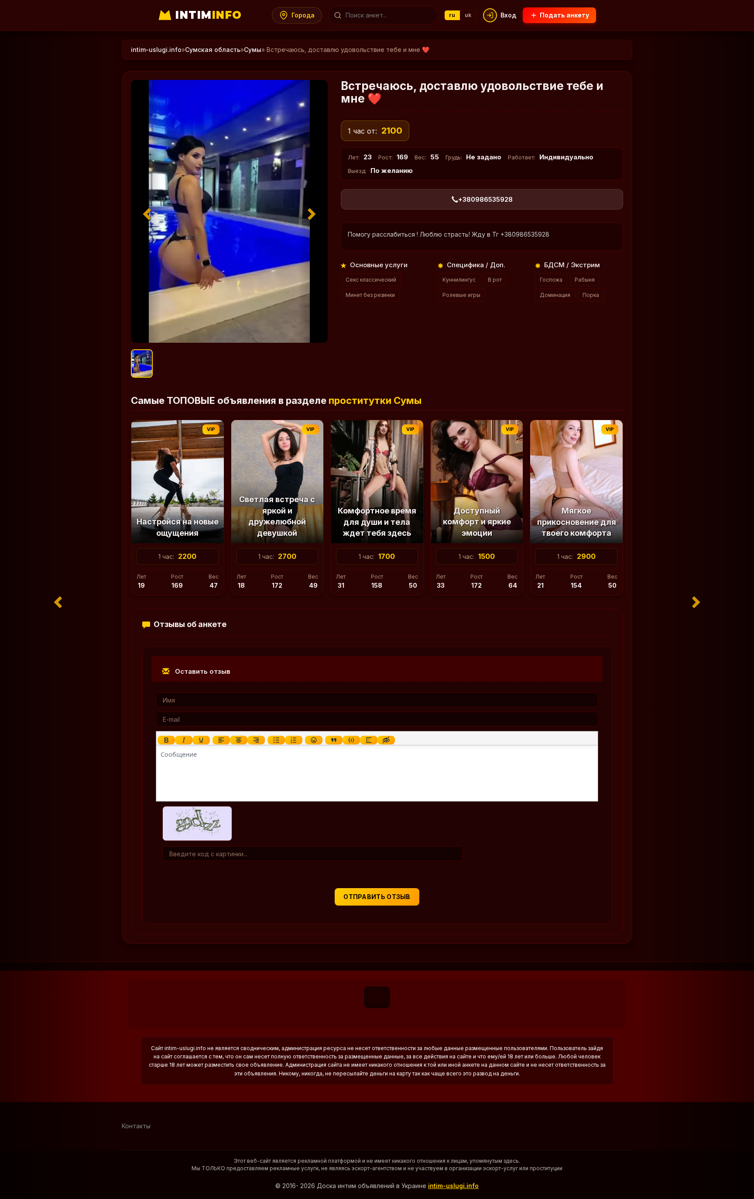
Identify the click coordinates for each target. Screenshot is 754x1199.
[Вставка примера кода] (351, 740)
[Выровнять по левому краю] (221, 740)
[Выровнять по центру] (238, 740)
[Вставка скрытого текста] (386, 740)
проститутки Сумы (375, 400)
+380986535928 (485, 199)
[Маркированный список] (276, 740)
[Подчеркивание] (201, 740)
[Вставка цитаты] (334, 740)
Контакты (136, 1126)
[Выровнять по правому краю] (256, 740)
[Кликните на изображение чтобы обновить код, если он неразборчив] (197, 823)
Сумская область (212, 49)
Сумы (252, 49)
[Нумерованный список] (293, 740)
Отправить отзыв (377, 896)
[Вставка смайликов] (313, 740)
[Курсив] (183, 740)
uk (468, 15)
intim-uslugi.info (156, 49)
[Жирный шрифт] (166, 740)
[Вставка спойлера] (368, 740)
